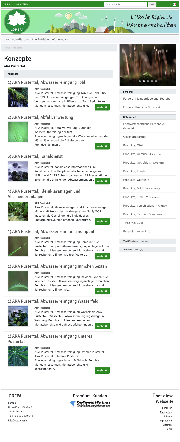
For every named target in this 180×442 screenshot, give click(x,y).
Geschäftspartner (134, 136)
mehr (101, 107)
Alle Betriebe (40, 39)
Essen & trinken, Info (136, 231)
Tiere (133, 223)
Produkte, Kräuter (135, 171)
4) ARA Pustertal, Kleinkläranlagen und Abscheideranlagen (44, 194)
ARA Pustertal (42, 89)
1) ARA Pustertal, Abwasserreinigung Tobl (46, 82)
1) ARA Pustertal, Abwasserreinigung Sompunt (51, 231)
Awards (133, 249)
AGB (169, 429)
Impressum (166, 420)
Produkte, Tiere (141, 197)
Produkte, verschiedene (145, 205)
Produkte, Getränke (136, 179)
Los (152, 4)
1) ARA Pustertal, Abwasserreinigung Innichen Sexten (57, 266)
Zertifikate (135, 241)
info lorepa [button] (59, 39)
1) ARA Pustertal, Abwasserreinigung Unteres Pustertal (50, 339)
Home (7, 47)
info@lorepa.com (17, 420)
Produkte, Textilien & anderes (142, 214)
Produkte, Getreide (143, 162)
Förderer (167, 407)
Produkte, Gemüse (142, 154)
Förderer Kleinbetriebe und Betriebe (147, 98)
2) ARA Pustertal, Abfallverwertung (40, 117)
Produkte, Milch (141, 188)
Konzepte (17, 47)
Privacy (168, 416)
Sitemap (167, 424)
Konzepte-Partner (17, 39)
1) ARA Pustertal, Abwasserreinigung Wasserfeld (53, 301)
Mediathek (166, 412)
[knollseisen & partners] (90, 403)
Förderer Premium (141, 107)
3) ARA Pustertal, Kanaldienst (35, 156)
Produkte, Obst (133, 145)
